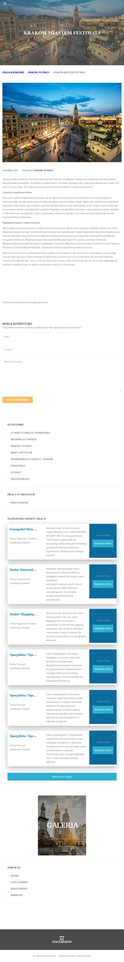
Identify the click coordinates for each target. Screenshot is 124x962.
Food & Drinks (19, 882)
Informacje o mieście (23, 439)
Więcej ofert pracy (62, 776)
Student (16, 472)
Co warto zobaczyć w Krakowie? (30, 433)
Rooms (15, 876)
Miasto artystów (21, 452)
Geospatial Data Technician (30, 529)
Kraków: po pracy (43, 170)
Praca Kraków (19, 502)
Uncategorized (20, 479)
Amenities (17, 895)
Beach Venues (19, 888)
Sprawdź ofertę (102, 543)
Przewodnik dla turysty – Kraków (32, 459)
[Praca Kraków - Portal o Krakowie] (62, 14)
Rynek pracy (18, 466)
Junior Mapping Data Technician (34, 614)
